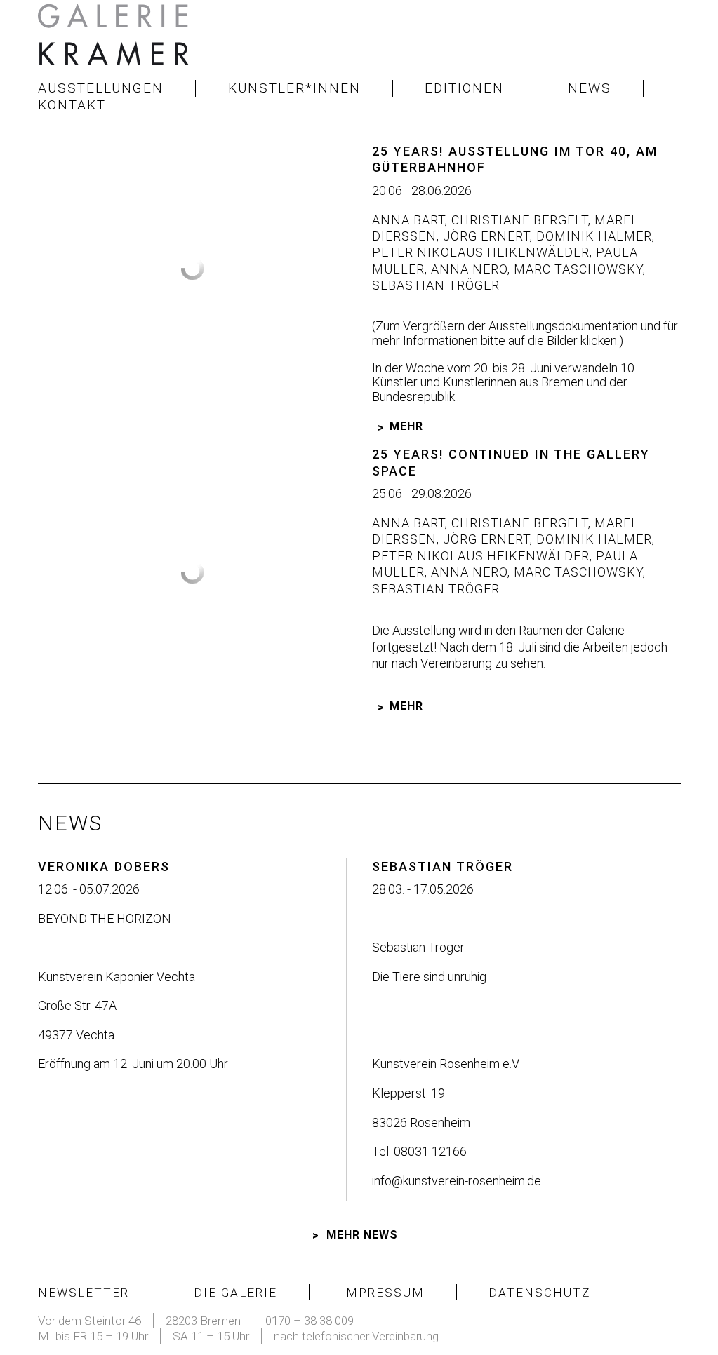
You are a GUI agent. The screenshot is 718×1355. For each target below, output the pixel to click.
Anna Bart (408, 220)
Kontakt (72, 105)
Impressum (383, 1293)
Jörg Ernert (484, 236)
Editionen (464, 88)
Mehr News (362, 1234)
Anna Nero (467, 269)
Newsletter (83, 1293)
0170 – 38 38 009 (309, 1321)
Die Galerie (235, 1293)
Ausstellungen (101, 88)
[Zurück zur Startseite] (115, 39)
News (589, 88)
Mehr (406, 426)
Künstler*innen (294, 88)
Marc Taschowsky (576, 269)
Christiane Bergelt (518, 220)
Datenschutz (539, 1293)
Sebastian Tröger (436, 285)
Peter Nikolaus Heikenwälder (481, 252)
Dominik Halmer (592, 236)
